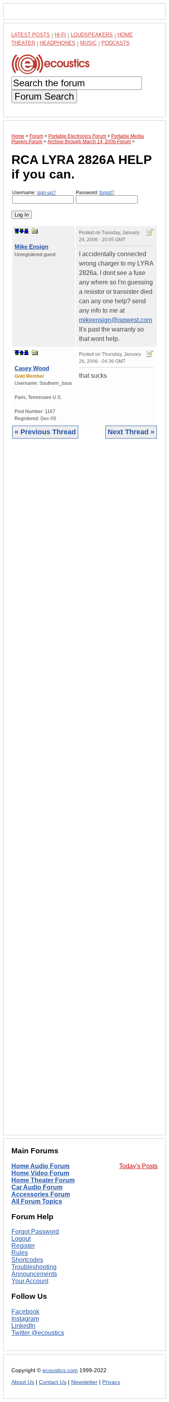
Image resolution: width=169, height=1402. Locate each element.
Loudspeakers (92, 35)
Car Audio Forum (36, 1187)
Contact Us (52, 1382)
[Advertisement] (84, 793)
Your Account (29, 1281)
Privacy (111, 1382)
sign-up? (46, 192)
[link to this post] (35, 230)
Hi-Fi (60, 35)
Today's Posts (138, 1166)
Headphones (57, 43)
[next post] (21, 231)
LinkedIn (23, 1325)
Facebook (25, 1311)
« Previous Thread (45, 432)
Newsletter (84, 1382)
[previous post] (21, 352)
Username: (34, 192)
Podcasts (115, 43)
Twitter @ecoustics (37, 1332)
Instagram (25, 1318)
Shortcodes (27, 1259)
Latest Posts (30, 35)
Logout (21, 1238)
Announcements (34, 1274)
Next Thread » (131, 432)
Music (88, 43)
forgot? (106, 192)
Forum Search (44, 96)
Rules (19, 1252)
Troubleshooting (34, 1267)
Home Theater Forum (43, 1180)
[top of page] (17, 231)
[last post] (26, 231)
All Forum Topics (36, 1201)
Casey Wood (32, 368)
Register (23, 1245)
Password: (95, 192)
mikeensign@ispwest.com (115, 320)
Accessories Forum (40, 1194)
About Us (22, 1382)
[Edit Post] (150, 232)
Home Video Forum (40, 1173)
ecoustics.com (60, 1370)
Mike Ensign (31, 246)
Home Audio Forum (40, 1166)
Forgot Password (35, 1231)
